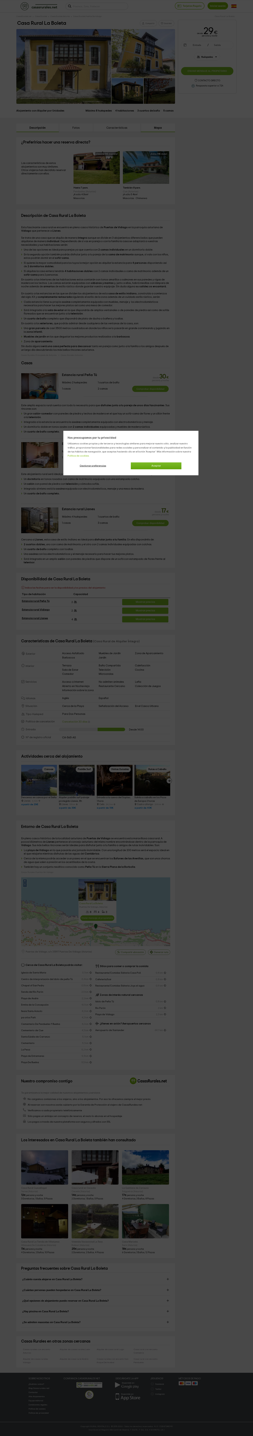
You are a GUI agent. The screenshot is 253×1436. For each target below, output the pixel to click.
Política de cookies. (78, 456)
